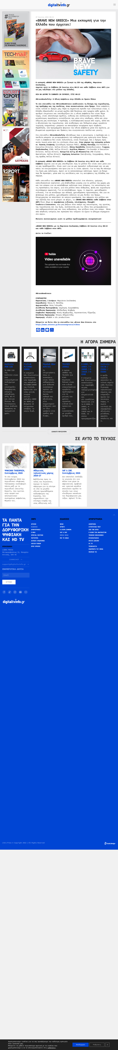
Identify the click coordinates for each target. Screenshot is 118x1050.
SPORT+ (62, 527)
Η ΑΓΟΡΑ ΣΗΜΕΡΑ (65, 530)
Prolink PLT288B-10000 (28, 367)
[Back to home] (59, 4)
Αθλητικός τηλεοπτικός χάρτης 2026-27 (43, 473)
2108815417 (14, 559)
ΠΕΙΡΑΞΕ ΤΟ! (93, 552)
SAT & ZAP (63, 532)
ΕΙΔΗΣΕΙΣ (34, 527)
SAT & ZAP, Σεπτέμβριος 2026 (71, 472)
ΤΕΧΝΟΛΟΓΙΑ (93, 546)
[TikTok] (9, 592)
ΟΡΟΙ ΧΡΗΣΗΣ (35, 546)
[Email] (26, 592)
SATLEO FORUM (36, 543)
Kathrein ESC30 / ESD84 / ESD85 (105, 368)
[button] (114, 4)
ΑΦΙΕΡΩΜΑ (92, 524)
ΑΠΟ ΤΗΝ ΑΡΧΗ (93, 530)
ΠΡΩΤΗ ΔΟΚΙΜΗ (94, 541)
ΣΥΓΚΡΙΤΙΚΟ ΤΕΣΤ (95, 527)
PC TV (91, 543)
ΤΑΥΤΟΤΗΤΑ (34, 538)
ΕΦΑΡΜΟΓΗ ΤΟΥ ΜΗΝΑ (96, 549)
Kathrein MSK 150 (9, 365)
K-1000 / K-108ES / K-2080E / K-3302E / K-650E (86, 369)
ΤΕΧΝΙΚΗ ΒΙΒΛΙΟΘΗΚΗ (96, 535)
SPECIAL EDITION (37, 535)
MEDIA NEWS (64, 535)
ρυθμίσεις (52, 1048)
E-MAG (33, 532)
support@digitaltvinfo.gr (14, 564)
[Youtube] (20, 592)
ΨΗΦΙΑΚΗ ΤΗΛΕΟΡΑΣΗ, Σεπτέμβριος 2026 (15, 472)
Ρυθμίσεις (97, 1045)
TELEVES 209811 (66, 365)
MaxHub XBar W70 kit (49, 365)
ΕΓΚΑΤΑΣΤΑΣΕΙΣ (94, 538)
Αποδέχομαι (80, 1045)
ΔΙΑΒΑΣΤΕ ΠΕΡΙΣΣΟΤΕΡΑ (59, 432)
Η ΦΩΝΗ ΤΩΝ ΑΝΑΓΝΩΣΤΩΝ (97, 532)
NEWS (61, 524)
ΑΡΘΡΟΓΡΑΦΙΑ (35, 530)
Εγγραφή (9, 582)
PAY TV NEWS (64, 538)
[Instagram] (15, 592)
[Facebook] (4, 592)
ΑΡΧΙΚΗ (33, 524)
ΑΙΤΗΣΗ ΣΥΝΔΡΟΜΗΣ (38, 541)
